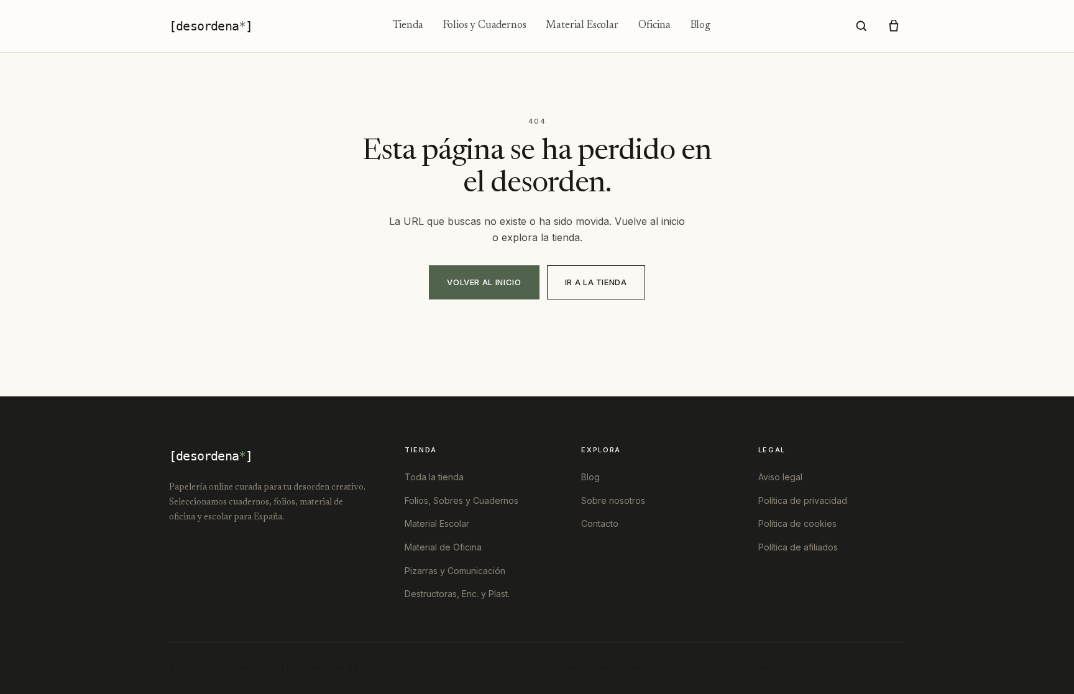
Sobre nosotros (613, 500)
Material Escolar (582, 26)
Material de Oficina (443, 547)
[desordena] (210, 26)
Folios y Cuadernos (484, 26)
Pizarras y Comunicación (455, 570)
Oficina (654, 26)
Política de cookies (797, 523)
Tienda (408, 26)
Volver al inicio (484, 282)
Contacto (599, 523)
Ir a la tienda (596, 282)
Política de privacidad (802, 500)
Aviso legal (780, 477)
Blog (700, 26)
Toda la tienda (434, 477)
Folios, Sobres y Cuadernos (461, 500)
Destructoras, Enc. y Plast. (457, 593)
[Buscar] (861, 26)
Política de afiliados (798, 547)
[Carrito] (894, 26)
